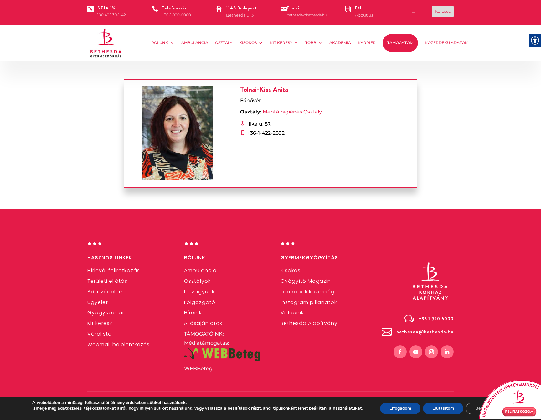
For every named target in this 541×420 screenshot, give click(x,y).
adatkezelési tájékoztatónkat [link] (87, 408)
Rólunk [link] (159, 42)
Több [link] (310, 42)
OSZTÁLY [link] (223, 42)
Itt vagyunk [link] (199, 291)
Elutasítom (443, 408)
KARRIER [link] (367, 42)
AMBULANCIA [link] (194, 42)
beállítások (239, 408)
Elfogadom (400, 408)
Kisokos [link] (248, 42)
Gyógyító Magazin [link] (306, 281)
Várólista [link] (99, 334)
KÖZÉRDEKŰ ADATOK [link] (446, 42)
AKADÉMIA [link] (340, 42)
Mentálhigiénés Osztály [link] (292, 112)
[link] (106, 43)
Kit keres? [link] (281, 42)
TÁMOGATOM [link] (400, 42)
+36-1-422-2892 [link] (266, 133)
